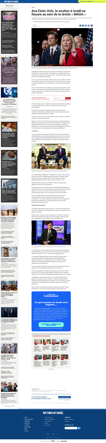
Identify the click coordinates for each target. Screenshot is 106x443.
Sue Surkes (5, 194)
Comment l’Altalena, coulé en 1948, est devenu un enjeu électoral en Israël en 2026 (8, 338)
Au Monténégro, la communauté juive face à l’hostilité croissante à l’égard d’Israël (64, 348)
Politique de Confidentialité (49, 419)
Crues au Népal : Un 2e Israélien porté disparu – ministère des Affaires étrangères (9, 135)
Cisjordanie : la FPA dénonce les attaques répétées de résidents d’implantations (7, 377)
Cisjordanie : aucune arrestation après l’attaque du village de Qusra (8, 368)
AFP (35, 25)
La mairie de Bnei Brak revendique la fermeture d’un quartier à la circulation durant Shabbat (8, 232)
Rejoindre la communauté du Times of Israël (51, 324)
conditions (65, 100)
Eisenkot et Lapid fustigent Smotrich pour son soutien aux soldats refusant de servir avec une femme (8, 219)
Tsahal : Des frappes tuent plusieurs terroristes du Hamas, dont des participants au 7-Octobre (9, 51)
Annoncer (46, 423)
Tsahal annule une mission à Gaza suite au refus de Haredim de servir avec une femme (46, 363)
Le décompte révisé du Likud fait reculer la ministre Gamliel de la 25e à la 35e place (9, 117)
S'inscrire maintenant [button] (64, 397)
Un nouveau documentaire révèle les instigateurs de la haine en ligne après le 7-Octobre (38, 348)
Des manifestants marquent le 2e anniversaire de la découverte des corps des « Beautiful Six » (9, 26)
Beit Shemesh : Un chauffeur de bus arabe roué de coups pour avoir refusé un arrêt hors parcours (9, 164)
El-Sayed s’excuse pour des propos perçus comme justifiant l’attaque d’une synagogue (8, 395)
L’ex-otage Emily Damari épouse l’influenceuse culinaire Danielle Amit (46, 348)
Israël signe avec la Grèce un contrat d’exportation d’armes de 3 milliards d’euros (9, 294)
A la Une (26, 430)
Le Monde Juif (27, 421)
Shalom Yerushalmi (9, 106)
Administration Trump (45, 390)
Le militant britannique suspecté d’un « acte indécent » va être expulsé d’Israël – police (8, 357)
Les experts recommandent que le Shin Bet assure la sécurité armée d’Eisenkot (8, 333)
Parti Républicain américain (61, 390)
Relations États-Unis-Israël (37, 391)
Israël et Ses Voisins (36, 390)
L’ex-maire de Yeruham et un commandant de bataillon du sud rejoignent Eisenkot (9, 320)
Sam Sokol (4, 323)
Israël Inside (27, 423)
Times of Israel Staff (6, 32)
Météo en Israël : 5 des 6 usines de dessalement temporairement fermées (9, 191)
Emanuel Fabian (4, 298)
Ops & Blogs (26, 425)
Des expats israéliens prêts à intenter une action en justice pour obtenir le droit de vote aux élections (37, 364)
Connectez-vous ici (67, 399)
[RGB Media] (54, 441)
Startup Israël (27, 427)
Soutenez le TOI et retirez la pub (99, 1)
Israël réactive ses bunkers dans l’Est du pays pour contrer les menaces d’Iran (8, 260)
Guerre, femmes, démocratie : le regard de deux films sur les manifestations (9, 70)
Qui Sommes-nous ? (48, 421)
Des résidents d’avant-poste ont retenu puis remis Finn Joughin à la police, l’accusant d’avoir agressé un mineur (9, 363)
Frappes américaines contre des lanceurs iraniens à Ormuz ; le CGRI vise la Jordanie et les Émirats (8, 271)
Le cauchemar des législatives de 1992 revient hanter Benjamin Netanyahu (9, 101)
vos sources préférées (65, 21)
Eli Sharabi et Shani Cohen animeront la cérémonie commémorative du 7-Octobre (8, 46)
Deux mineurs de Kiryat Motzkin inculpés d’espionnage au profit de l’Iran (8, 276)
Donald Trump (52, 390)
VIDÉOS (25, 429)
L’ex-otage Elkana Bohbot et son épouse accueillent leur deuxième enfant (64, 363)
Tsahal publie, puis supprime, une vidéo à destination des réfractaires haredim (7, 242)
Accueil (26, 417)
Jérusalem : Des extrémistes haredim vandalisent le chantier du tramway (55, 364)
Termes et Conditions (48, 417)
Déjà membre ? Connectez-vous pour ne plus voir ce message (51, 328)
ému (46, 182)
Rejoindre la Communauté (86, 1)
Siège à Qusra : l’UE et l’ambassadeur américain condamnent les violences (6, 372)
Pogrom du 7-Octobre (47, 391)
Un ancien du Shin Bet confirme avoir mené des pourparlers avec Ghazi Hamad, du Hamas (55, 348)
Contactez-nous (47, 425)
